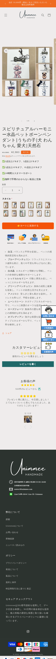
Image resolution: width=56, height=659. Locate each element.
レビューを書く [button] (28, 364)
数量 (4, 185)
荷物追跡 (10, 539)
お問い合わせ (12, 532)
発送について (12, 569)
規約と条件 (11, 582)
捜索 (8, 519)
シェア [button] (8, 333)
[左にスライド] (22, 121)
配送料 (8, 156)
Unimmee (23, 654)
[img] (28, 385)
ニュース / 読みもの (15, 545)
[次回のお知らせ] (51, 4)
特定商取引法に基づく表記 (18, 589)
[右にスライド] (34, 121)
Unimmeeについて (14, 526)
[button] (6, 15)
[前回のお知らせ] (5, 4)
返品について (12, 576)
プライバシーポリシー (16, 563)
